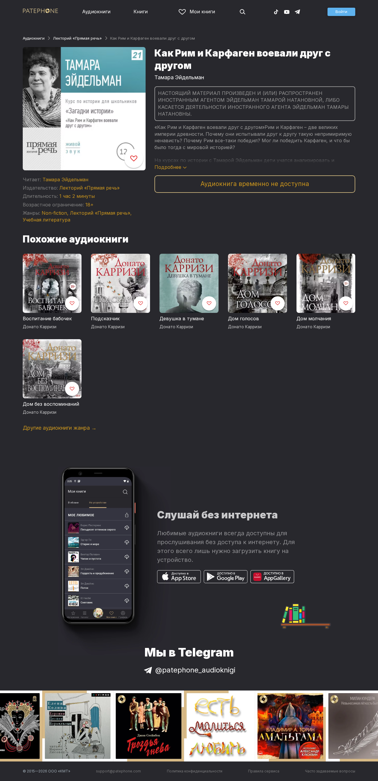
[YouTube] (286, 11)
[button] (341, 12)
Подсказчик (105, 318)
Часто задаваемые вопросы (330, 771)
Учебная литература (46, 220)
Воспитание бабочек (47, 318)
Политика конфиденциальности (194, 771)
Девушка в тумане (181, 318)
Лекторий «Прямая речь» (77, 38)
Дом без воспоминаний (51, 404)
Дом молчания (313, 318)
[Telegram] (297, 11)
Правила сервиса (263, 771)
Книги (140, 11)
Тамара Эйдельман (65, 179)
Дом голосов (243, 318)
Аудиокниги (96, 11)
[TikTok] (276, 11)
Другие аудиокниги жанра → (60, 428)
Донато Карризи (39, 326)
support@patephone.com (118, 771)
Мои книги (202, 11)
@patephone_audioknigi (195, 670)
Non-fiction (54, 213)
